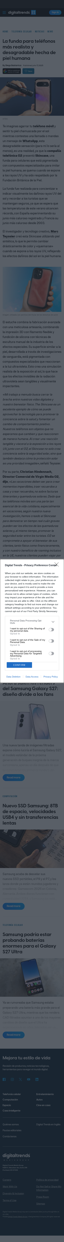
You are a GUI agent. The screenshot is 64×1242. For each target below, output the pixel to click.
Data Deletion (13, 676)
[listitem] (32, 621)
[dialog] (32, 621)
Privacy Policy (50, 676)
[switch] (51, 629)
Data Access (32, 676)
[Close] (57, 565)
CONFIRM (19, 665)
